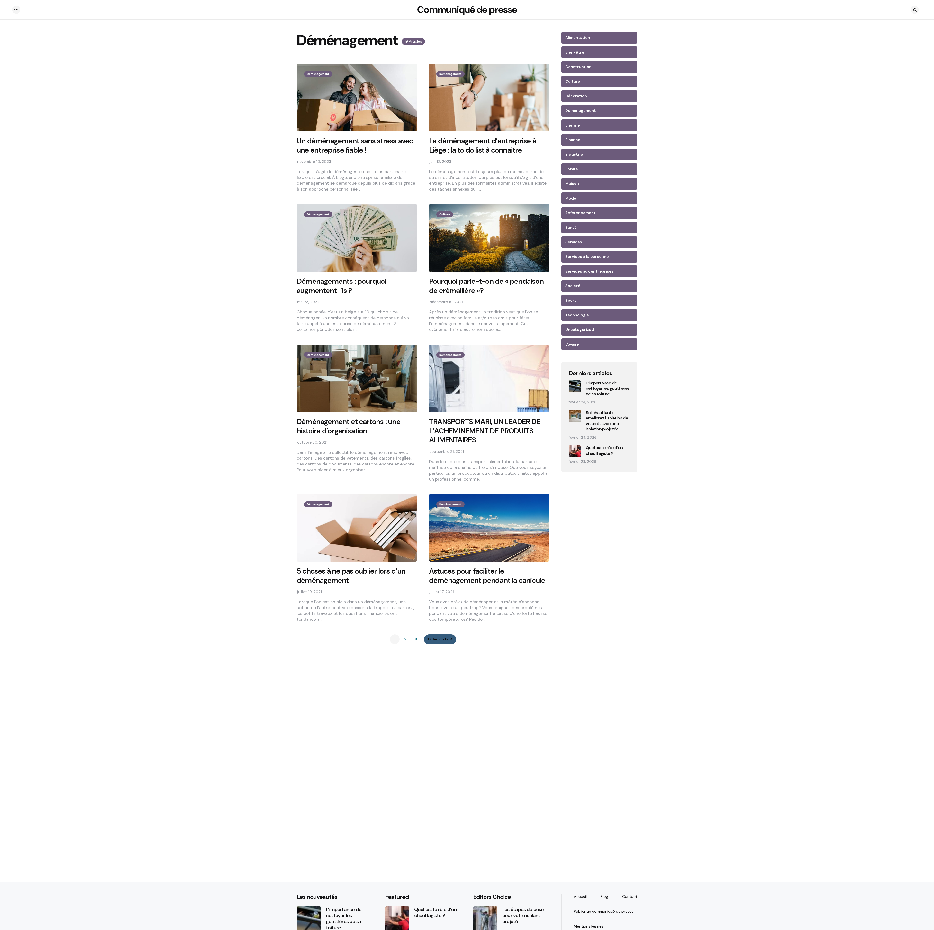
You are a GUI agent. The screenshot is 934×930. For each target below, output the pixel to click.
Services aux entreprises (589, 271)
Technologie (577, 315)
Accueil (580, 896)
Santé (571, 227)
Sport (570, 300)
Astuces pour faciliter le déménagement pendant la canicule (487, 575)
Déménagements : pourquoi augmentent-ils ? (341, 286)
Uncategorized (579, 329)
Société (572, 285)
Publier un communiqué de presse (604, 911)
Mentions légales (588, 926)
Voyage (572, 344)
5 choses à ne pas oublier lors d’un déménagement (351, 575)
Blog (604, 896)
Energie (572, 125)
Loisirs (571, 169)
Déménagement (318, 74)
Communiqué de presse (467, 9)
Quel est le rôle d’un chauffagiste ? (604, 450)
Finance (572, 139)
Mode (570, 198)
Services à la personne (587, 256)
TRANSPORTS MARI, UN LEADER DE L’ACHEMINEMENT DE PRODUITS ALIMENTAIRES (484, 431)
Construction (578, 66)
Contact (629, 896)
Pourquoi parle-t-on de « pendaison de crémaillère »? (486, 286)
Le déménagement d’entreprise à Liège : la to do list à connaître (482, 145)
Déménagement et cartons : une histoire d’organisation (348, 426)
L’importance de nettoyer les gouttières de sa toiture (608, 388)
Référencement (580, 212)
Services (573, 242)
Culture (444, 214)
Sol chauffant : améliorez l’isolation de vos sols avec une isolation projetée (607, 421)
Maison (572, 183)
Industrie (574, 154)
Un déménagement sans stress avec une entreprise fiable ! (355, 145)
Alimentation (577, 37)
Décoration (576, 96)
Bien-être (574, 52)
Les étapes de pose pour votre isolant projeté (523, 915)
